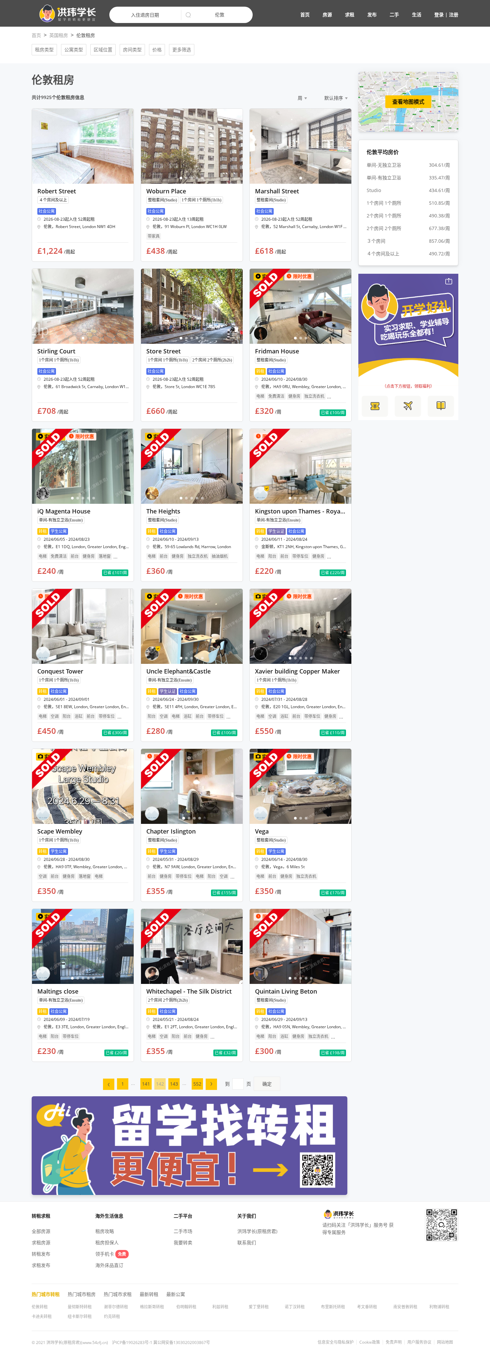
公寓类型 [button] (73, 49)
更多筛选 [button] (181, 49)
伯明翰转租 (186, 1307)
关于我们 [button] (246, 1216)
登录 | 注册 (446, 14)
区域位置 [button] (103, 49)
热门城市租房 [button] (82, 1294)
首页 (305, 14)
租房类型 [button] (44, 49)
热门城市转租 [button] (46, 1294)
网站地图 (445, 1342)
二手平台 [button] (183, 1216)
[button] (65, 13)
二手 (394, 14)
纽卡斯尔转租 (80, 1316)
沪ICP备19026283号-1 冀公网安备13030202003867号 (161, 1342)
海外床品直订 (109, 1265)
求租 (349, 14)
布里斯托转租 (333, 1307)
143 (174, 1084)
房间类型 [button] (132, 49)
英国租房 (58, 35)
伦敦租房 (85, 35)
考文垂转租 (367, 1307)
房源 (327, 14)
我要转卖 (183, 1242)
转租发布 (41, 1254)
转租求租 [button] (41, 1216)
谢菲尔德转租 (116, 1307)
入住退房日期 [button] (145, 15)
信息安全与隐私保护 (336, 1342)
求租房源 (41, 1242)
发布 (372, 14)
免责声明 (394, 1342)
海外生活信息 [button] (109, 1216)
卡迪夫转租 (42, 1316)
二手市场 (183, 1231)
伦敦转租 (40, 1307)
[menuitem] (108, 1084)
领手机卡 (110, 1254)
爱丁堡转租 (259, 1307)
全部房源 (41, 1231)
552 (197, 1084)
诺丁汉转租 (295, 1307)
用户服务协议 (419, 1342)
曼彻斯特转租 (80, 1307)
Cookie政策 (369, 1342)
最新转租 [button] (149, 1294)
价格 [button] (157, 49)
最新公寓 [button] (175, 1294)
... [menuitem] (133, 1083)
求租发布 (41, 1265)
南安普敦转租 (405, 1307)
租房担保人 (107, 1242)
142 (160, 1084)
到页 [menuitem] (248, 1084)
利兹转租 (220, 1307)
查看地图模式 (408, 101)
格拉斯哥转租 (152, 1307)
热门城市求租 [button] (118, 1294)
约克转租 (112, 1316)
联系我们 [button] (246, 1242)
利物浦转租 (439, 1307)
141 (146, 1084)
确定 (267, 1084)
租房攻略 (104, 1231)
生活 (416, 14)
